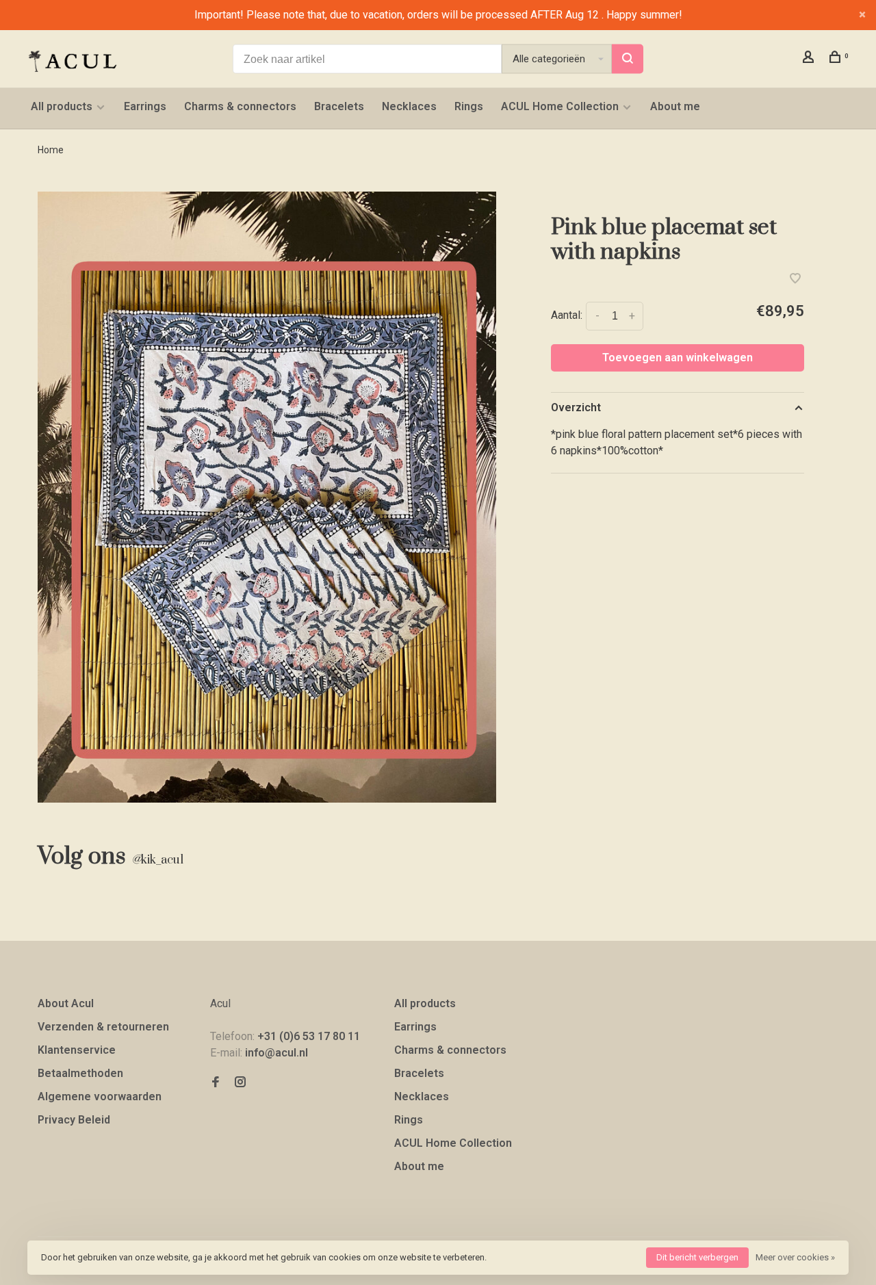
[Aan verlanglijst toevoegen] (795, 279)
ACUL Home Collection (560, 106)
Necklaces (409, 106)
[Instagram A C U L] (240, 1082)
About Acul (66, 1003)
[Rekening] (810, 58)
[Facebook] (215, 1082)
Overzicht (576, 407)
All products (61, 106)
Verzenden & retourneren (103, 1026)
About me (675, 106)
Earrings (145, 106)
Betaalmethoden (80, 1073)
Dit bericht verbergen (697, 1257)
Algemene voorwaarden (100, 1096)
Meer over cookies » (795, 1257)
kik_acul (157, 860)
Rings (468, 106)
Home (51, 149)
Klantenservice (77, 1049)
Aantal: (566, 315)
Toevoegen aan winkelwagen (677, 357)
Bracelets (339, 106)
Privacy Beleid (74, 1119)
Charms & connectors (240, 106)
